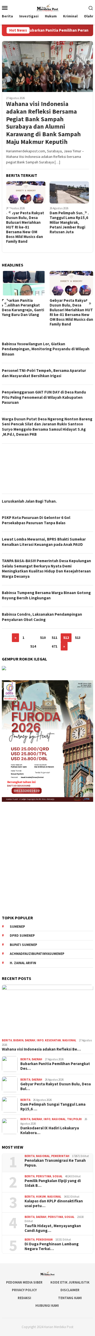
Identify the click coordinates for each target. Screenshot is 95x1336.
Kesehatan (53, 1040)
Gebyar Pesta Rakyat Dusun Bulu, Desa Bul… (55, 1086)
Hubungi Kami (47, 1305)
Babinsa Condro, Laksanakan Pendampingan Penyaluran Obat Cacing (42, 617)
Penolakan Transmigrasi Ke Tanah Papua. (55, 1163)
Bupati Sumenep (23, 945)
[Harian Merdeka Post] (47, 7)
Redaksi (24, 1298)
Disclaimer (69, 1290)
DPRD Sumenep (22, 935)
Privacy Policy (24, 1290)
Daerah (30, 1040)
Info (40, 1040)
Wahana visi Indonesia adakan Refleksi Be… (41, 1049)
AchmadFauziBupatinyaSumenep (37, 953)
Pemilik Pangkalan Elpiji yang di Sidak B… (53, 1183)
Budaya (18, 1040)
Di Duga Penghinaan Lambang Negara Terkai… (52, 1246)
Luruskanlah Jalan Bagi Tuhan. (29, 501)
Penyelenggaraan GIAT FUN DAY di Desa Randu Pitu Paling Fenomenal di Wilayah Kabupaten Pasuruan (44, 397)
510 (43, 637)
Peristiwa (43, 1176)
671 (54, 646)
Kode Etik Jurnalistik (69, 1282)
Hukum (41, 1196)
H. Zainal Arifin (23, 963)
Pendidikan (44, 1239)
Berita (7, 1040)
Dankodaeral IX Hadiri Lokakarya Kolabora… (49, 1130)
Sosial (58, 1176)
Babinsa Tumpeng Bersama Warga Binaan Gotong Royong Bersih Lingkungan (46, 595)
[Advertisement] (47, 468)
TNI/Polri (74, 1119)
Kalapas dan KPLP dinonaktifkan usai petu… (54, 1203)
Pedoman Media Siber (24, 1282)
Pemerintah (60, 1156)
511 (54, 637)
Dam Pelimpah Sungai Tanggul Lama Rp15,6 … (53, 1106)
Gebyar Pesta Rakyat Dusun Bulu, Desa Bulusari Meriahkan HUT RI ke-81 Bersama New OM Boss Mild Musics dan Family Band (25, 227)
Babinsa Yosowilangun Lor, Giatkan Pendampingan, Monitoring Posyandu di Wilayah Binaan (45, 349)
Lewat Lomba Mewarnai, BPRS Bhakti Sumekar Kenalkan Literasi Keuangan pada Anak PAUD (44, 542)
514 (33, 646)
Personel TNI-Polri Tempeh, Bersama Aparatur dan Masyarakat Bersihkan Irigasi (44, 373)
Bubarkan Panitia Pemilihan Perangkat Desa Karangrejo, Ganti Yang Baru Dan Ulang (23, 307)
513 (77, 637)
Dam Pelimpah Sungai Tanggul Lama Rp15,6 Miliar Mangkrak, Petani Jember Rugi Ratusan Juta (69, 222)
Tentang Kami (70, 1298)
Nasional (69, 1040)
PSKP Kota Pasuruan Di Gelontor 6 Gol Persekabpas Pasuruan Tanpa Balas (36, 520)
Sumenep (17, 926)
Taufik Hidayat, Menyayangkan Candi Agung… (53, 1228)
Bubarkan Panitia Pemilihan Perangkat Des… (55, 1066)
